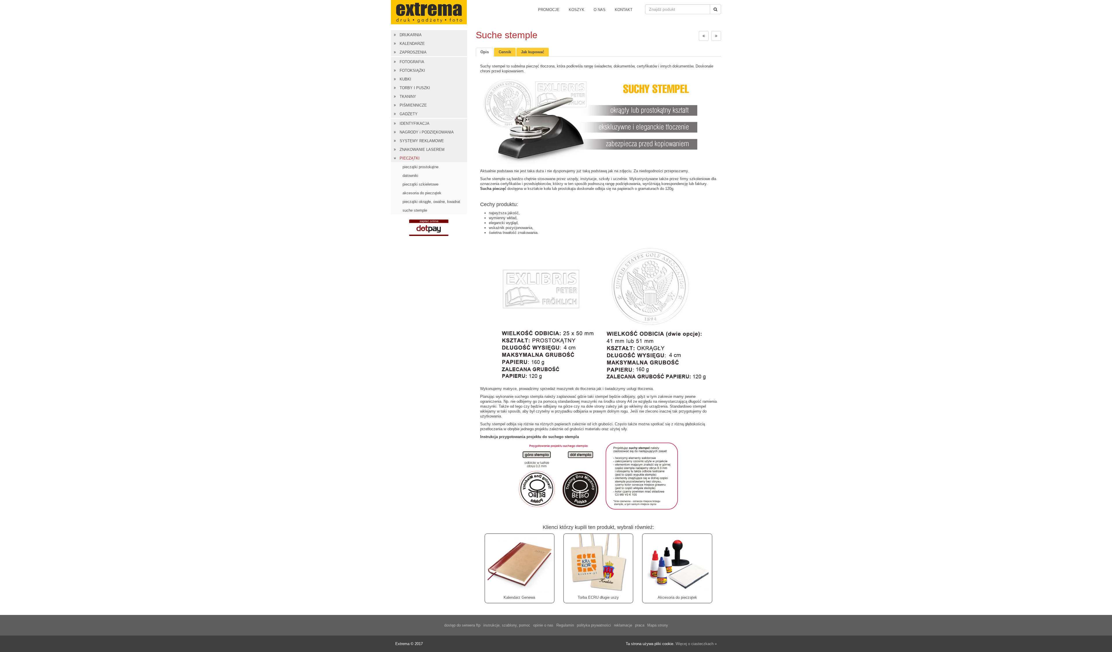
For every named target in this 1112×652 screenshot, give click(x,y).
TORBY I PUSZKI (415, 88)
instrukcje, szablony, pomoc (506, 625)
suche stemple (415, 210)
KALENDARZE (412, 43)
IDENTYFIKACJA (414, 123)
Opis (484, 52)
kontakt (623, 10)
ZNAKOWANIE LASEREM (422, 149)
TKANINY (408, 96)
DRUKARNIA (411, 35)
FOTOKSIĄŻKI (412, 70)
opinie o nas (543, 625)
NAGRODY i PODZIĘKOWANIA (427, 132)
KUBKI (405, 79)
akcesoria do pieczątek (422, 193)
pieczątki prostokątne (420, 167)
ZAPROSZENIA (413, 52)
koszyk (576, 10)
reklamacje (623, 625)
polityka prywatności (594, 625)
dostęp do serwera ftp (462, 625)
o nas (600, 10)
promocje (548, 10)
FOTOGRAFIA (412, 62)
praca (639, 625)
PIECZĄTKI (410, 158)
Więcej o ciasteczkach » (696, 644)
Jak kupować (532, 52)
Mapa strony (657, 625)
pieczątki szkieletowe (420, 184)
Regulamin (565, 625)
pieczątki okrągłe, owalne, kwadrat (431, 201)
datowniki (410, 175)
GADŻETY (409, 114)
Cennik (505, 52)
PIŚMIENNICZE (413, 105)
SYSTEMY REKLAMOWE (422, 141)
